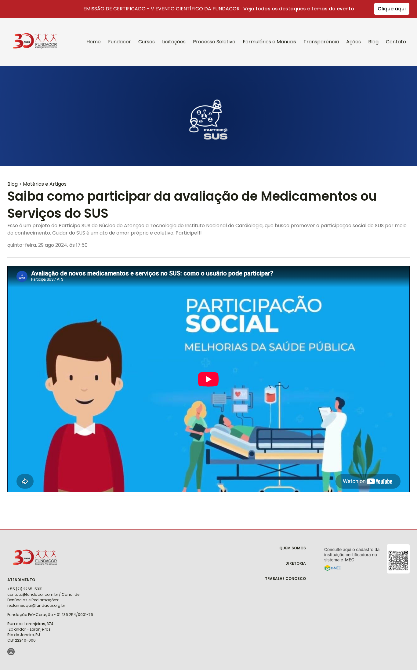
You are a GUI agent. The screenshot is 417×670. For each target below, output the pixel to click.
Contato (396, 41)
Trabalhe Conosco (285, 578)
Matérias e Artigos (45, 184)
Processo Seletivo (214, 41)
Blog (373, 41)
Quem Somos (292, 548)
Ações (353, 41)
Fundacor (31, 33)
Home (93, 41)
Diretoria (295, 563)
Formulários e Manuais (269, 41)
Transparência (321, 41)
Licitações (174, 41)
